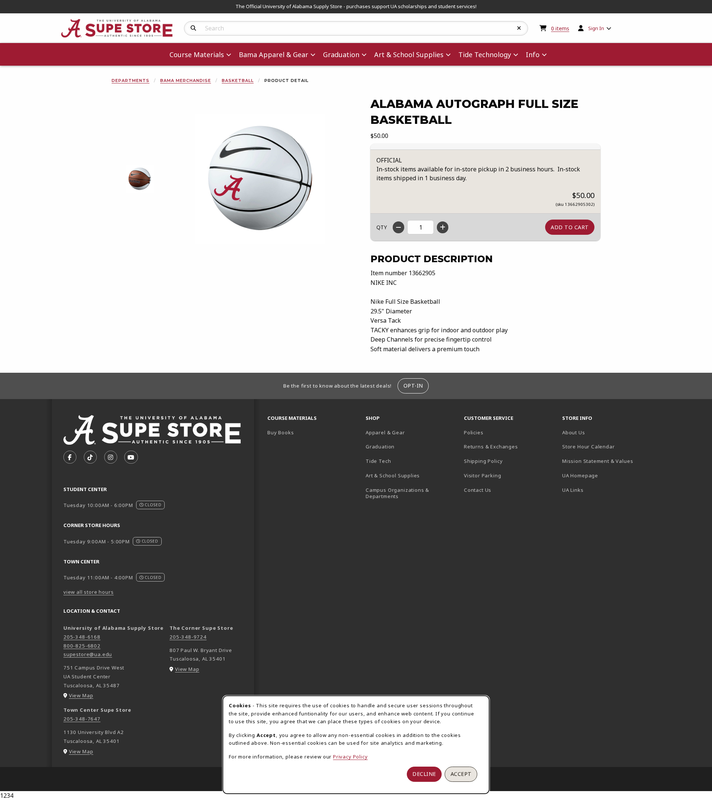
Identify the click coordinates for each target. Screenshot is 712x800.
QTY (381, 227)
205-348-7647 (81, 718)
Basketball (238, 80)
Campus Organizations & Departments (408, 493)
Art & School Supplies (393, 475)
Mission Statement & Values (597, 461)
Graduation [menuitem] (341, 54)
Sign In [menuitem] (596, 28)
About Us (573, 432)
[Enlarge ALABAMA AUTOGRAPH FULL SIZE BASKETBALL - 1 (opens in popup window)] (139, 178)
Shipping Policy (483, 461)
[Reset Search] (519, 28)
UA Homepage (606, 475)
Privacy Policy (350, 756)
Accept (461, 773)
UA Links (573, 490)
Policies (474, 432)
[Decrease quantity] (398, 227)
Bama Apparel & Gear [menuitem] (273, 54)
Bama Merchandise (185, 80)
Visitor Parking (482, 475)
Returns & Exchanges (491, 446)
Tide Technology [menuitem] (484, 54)
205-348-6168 (81, 636)
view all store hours (88, 592)
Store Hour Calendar (608, 446)
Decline (424, 773)
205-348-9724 (188, 636)
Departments (130, 80)
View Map (81, 695)
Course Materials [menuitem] (196, 54)
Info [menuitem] (533, 54)
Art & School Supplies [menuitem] (409, 54)
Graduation (380, 446)
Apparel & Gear (385, 432)
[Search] (193, 28)
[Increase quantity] (442, 227)
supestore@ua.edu (87, 654)
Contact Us (477, 490)
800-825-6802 (81, 645)
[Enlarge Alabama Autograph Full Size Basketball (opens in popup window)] (260, 179)
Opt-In (413, 385)
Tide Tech (378, 461)
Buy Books (280, 432)
